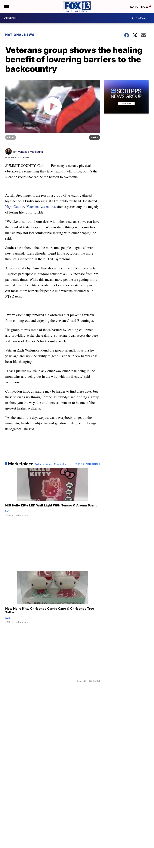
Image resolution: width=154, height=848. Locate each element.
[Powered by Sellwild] (94, 681)
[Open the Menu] (6, 6)
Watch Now (139, 6)
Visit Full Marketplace (87, 463)
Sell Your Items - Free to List (51, 464)
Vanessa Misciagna (30, 151)
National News (19, 35)
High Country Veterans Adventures (30, 206)
